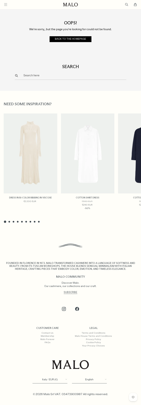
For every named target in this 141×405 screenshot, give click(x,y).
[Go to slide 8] (34, 222)
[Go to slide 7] (30, 222)
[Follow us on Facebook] (77, 309)
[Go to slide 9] (39, 222)
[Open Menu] (5, 4)
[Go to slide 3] (13, 222)
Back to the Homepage (70, 39)
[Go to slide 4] (18, 222)
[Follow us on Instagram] (63, 309)
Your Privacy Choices (93, 346)
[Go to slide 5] (22, 222)
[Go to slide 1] (5, 222)
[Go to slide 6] (26, 222)
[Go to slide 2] (9, 222)
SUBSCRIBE (70, 292)
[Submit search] (16, 75)
